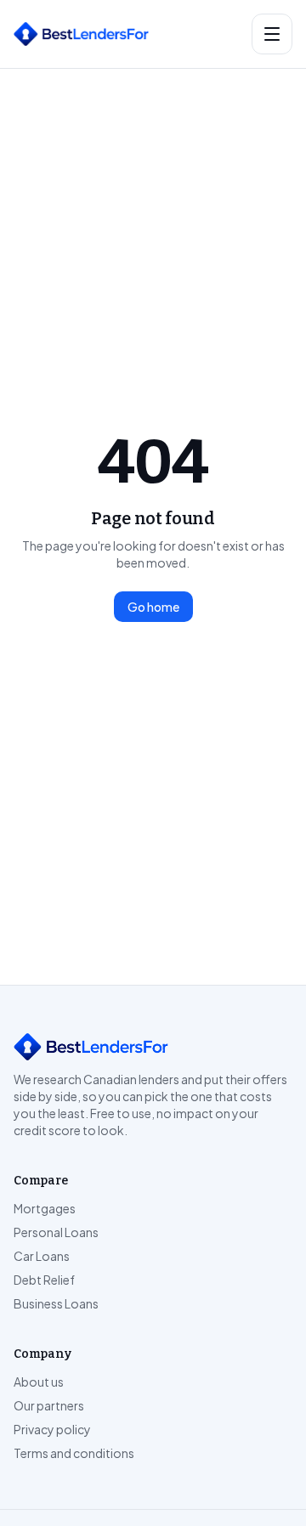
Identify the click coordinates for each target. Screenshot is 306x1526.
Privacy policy (52, 1429)
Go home (153, 606)
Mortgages (45, 1208)
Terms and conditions (74, 1453)
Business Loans (56, 1303)
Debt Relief (44, 1279)
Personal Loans (56, 1232)
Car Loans (42, 1255)
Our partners (49, 1405)
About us (39, 1381)
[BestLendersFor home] (126, 34)
